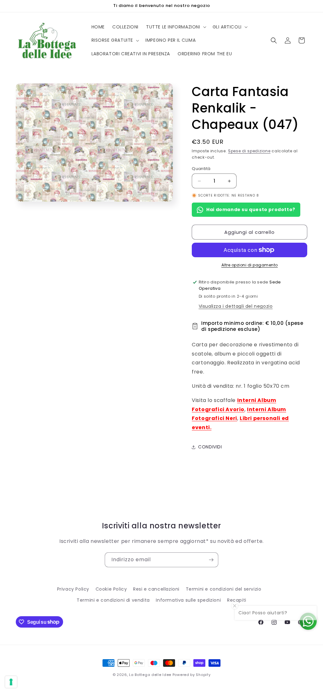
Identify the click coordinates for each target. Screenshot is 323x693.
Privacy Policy (73, 589)
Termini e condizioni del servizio (223, 589)
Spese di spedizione (249, 151)
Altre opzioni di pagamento (249, 265)
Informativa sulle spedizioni (188, 600)
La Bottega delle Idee (150, 674)
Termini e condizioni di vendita (113, 600)
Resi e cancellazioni (156, 589)
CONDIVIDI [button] (210, 447)
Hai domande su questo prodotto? (250, 209)
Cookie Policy (111, 589)
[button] (175, 26)
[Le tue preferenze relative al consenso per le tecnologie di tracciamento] (11, 682)
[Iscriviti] (211, 559)
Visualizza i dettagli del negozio (236, 306)
